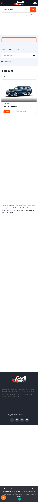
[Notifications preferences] (3, 497)
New (12, 49)
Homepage (24, 15)
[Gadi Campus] (19, 3)
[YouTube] (27, 420)
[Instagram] (22, 420)
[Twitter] (17, 420)
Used (20, 49)
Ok (19, 499)
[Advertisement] (10, 24)
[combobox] (15, 9)
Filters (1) (19, 40)
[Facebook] (12, 420)
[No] (36, 494)
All (3, 49)
